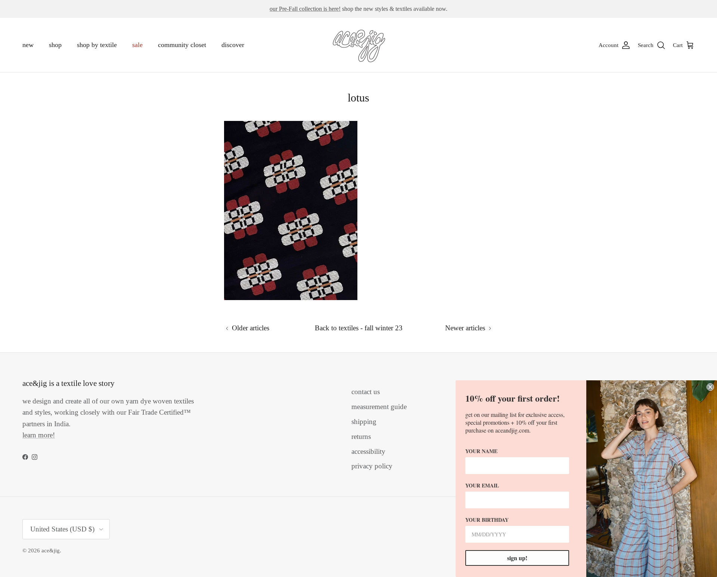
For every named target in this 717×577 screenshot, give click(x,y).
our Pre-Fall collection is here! (305, 9)
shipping (363, 421)
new (28, 45)
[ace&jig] (359, 45)
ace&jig (50, 550)
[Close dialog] (710, 387)
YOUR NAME (481, 451)
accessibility (368, 451)
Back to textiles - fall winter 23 (359, 328)
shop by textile (97, 45)
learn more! (38, 435)
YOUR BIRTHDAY (487, 520)
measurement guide (379, 407)
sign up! (517, 557)
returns (361, 436)
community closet (182, 45)
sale (137, 45)
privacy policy (371, 466)
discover (232, 45)
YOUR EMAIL (482, 485)
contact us (365, 392)
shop (55, 45)
